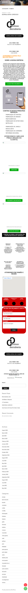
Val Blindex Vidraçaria (7, 399)
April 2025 (4, 435)
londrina (4, 527)
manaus (4, 530)
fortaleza (4, 516)
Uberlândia (4, 577)
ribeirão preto (5, 557)
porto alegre (4, 552)
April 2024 (4, 466)
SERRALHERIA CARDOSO (10, 14)
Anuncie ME (8, 2)
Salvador (4, 566)
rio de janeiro (5, 560)
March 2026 (4, 433)
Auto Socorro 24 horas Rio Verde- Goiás (11, 407)
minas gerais (5, 535)
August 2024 (5, 457)
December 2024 (5, 446)
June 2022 (4, 485)
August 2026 (5, 430)
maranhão (4, 532)
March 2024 (4, 468)
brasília (3, 502)
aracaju (3, 497)
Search (3, 382)
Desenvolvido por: (10, 377)
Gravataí (4, 524)
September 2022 (5, 477)
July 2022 (4, 482)
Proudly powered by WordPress (9, 589)
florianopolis (4, 513)
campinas (4, 505)
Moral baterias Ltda (6, 396)
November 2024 (5, 449)
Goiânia (3, 519)
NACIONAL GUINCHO (7, 405)
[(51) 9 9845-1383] (14, 40)
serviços (4, 574)
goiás (3, 521)
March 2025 (4, 438)
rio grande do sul (5, 563)
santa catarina (5, 568)
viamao (3, 582)
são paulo (4, 571)
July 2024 (4, 460)
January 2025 (5, 444)
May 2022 (4, 488)
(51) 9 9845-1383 (14, 43)
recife (3, 555)
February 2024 (5, 471)
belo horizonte (5, 499)
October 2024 (5, 452)
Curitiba (3, 510)
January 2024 (5, 474)
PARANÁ (4, 546)
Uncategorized (5, 579)
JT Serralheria (5, 402)
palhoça (4, 541)
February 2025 (5, 441)
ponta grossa (5, 549)
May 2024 (4, 463)
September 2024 (5, 455)
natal (3, 538)
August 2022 (5, 480)
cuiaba (3, 508)
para (3, 544)
